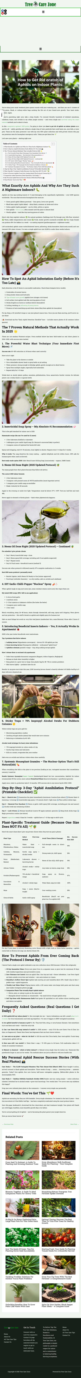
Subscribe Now (64, 691)
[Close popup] (76, 675)
